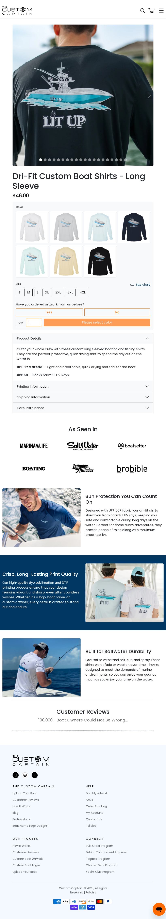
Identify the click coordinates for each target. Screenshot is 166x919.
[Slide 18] (116, 159)
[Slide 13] (94, 159)
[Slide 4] (54, 159)
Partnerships (21, 819)
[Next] (149, 95)
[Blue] (100, 227)
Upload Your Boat (25, 793)
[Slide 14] (98, 159)
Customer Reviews (26, 800)
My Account (94, 813)
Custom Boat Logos (26, 865)
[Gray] (66, 227)
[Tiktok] (35, 775)
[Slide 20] (125, 159)
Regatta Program (98, 859)
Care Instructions (30, 408)
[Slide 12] (89, 159)
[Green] (32, 261)
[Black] (100, 261)
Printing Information (33, 386)
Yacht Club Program (100, 872)
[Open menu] (160, 10)
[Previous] (17, 95)
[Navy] (134, 227)
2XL (58, 292)
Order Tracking (96, 806)
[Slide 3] (49, 159)
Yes (49, 312)
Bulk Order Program (99, 846)
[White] (32, 227)
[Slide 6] (63, 159)
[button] (143, 11)
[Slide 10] (80, 159)
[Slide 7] (67, 159)
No (117, 312)
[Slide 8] (71, 159)
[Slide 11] (85, 159)
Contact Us (94, 819)
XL (47, 292)
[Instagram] (25, 775)
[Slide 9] (76, 159)
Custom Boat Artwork (28, 859)
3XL (70, 292)
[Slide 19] (120, 159)
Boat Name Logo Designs (30, 826)
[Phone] (16, 775)
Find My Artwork (97, 793)
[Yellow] (66, 261)
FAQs (89, 800)
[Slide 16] (107, 159)
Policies (91, 826)
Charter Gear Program (101, 865)
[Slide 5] (58, 159)
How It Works (21, 806)
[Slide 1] (40, 159)
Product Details (29, 338)
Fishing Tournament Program (106, 852)
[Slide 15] (103, 159)
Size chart (142, 285)
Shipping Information (33, 397)
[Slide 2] (45, 159)
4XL (82, 292)
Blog (15, 813)
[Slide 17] (112, 159)
